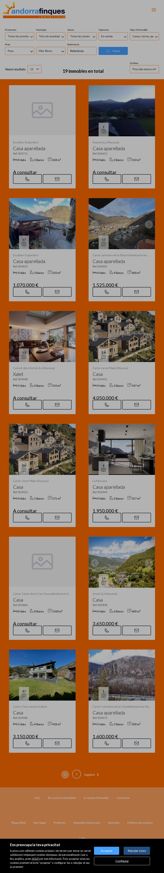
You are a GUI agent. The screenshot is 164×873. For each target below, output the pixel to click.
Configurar (122, 861)
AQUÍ (35, 858)
